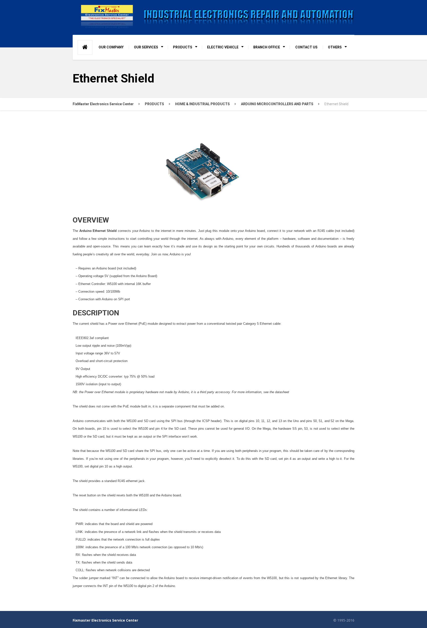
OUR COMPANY (111, 47)
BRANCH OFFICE (266, 47)
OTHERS (335, 47)
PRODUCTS (182, 47)
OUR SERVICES (146, 47)
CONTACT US (306, 47)
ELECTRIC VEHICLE (222, 47)
